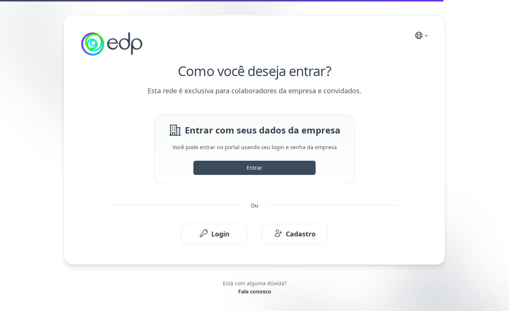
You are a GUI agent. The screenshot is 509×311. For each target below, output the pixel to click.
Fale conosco (254, 291)
